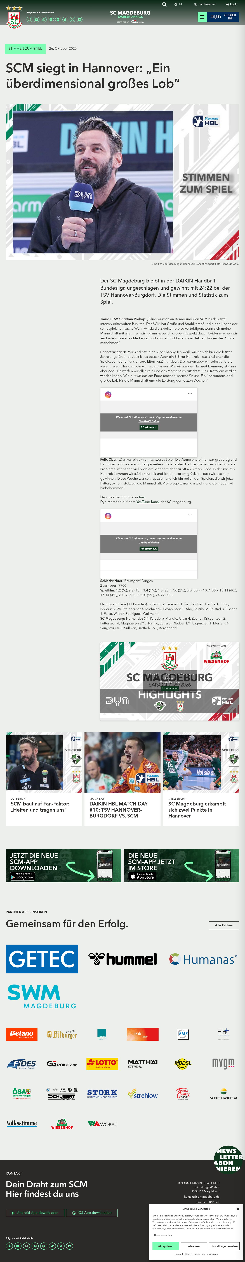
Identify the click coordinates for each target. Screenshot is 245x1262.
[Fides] (21, 1064)
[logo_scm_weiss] (14, 17)
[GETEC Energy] (42, 959)
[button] (238, 1209)
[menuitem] (181, 4)
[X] (72, 19)
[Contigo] (102, 1034)
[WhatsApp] (44, 19)
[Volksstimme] (21, 1123)
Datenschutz (199, 1254)
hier (142, 497)
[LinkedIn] (80, 19)
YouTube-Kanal (148, 502)
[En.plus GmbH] (223, 1034)
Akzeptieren (165, 1246)
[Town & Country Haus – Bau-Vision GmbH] (183, 1093)
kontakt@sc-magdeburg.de (202, 1197)
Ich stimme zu (149, 427)
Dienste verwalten (163, 1235)
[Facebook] (51, 19)
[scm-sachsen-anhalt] (130, 17)
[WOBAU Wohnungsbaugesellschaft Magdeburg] (102, 1123)
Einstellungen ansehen (224, 1246)
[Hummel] (122, 959)
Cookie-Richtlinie (183, 1254)
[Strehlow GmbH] (143, 1093)
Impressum (212, 1254)
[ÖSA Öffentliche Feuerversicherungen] (21, 1093)
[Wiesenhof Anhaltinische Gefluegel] (62, 1123)
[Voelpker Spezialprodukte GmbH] (223, 1093)
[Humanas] (203, 959)
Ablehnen (194, 1246)
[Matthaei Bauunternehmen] (143, 1064)
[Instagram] (29, 19)
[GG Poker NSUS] (62, 1064)
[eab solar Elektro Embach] (143, 1034)
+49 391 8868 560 (208, 1202)
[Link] (44, 762)
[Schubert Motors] (62, 1093)
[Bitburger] (62, 1034)
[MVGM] (223, 1064)
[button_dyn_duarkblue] (223, 17)
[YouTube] (36, 19)
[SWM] (42, 996)
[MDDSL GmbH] (183, 1064)
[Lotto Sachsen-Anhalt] (102, 1064)
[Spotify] (58, 19)
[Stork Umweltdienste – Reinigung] (102, 1093)
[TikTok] (65, 19)
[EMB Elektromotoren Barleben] (183, 1034)
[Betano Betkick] (21, 1034)
